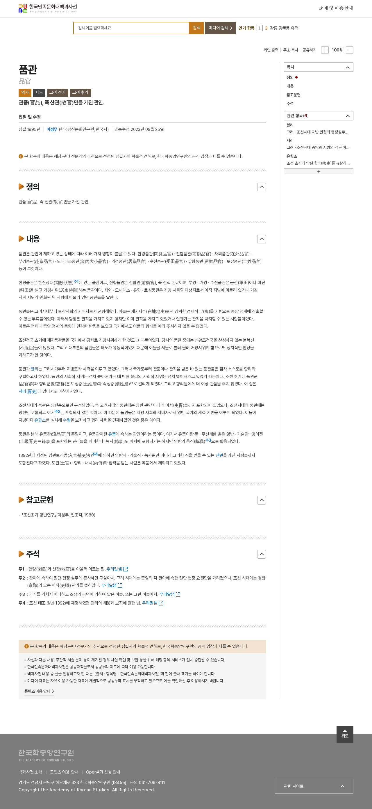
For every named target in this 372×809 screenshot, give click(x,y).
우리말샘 (114, 569)
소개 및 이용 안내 (336, 8)
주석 (290, 103)
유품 (112, 434)
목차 (290, 67)
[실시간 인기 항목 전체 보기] (260, 28)
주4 (95, 454)
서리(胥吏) (28, 391)
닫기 (261, 187)
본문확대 (325, 50)
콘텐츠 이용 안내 (37, 691)
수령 (67, 420)
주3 (208, 440)
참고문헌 (293, 94)
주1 (76, 281)
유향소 (40, 420)
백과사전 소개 (30, 772)
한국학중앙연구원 (46, 755)
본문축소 (349, 50)
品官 (25, 81)
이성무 (52, 129)
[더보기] (318, 171)
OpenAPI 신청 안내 (103, 772)
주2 (57, 411)
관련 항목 (297, 115)
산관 (219, 455)
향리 (34, 369)
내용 (290, 86)
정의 (290, 77)
